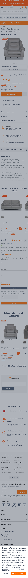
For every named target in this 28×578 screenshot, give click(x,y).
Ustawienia (5, 573)
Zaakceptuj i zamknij (18, 573)
